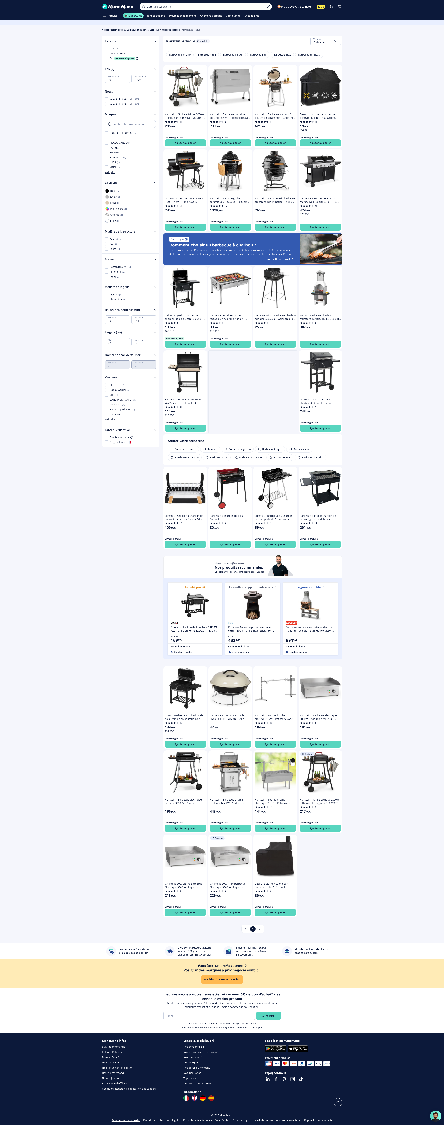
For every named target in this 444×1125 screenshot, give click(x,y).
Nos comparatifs (193, 1057)
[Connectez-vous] (331, 6)
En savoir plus (255, 1027)
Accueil (105, 29)
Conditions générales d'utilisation (252, 1120)
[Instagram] (293, 1079)
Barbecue (154, 29)
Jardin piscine (118, 29)
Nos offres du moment (196, 1067)
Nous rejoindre (111, 1078)
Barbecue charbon (170, 29)
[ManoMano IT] (186, 1098)
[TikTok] (301, 1079)
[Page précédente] (246, 929)
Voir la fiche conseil (278, 259)
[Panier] (340, 6)
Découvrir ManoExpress (197, 1083)
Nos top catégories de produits (201, 1052)
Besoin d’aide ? (110, 1057)
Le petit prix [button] (193, 587)
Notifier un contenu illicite (117, 1067)
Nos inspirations (193, 1073)
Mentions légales (170, 1120)
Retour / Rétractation (114, 1052)
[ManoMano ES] (211, 1098)
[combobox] (325, 41)
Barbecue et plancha (137, 29)
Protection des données (197, 1120)
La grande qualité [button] (308, 587)
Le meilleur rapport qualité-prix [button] (251, 587)
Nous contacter (111, 1062)
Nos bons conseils (193, 1046)
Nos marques (191, 1062)
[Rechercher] (143, 6)
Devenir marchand (113, 1073)
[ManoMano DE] (203, 1098)
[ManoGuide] (435, 1116)
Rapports (309, 1120)
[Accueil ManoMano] (118, 6)
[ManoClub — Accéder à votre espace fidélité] (321, 6)
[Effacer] (268, 7)
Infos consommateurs (288, 1120)
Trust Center (222, 1120)
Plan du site (150, 1120)
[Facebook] (276, 1079)
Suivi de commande (113, 1046)
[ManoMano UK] (194, 1098)
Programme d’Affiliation (115, 1083)
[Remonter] (338, 1102)
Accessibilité (325, 1120)
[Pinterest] (284, 1079)
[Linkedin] (267, 1079)
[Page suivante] (260, 929)
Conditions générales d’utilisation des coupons (129, 1088)
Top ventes (189, 1078)
